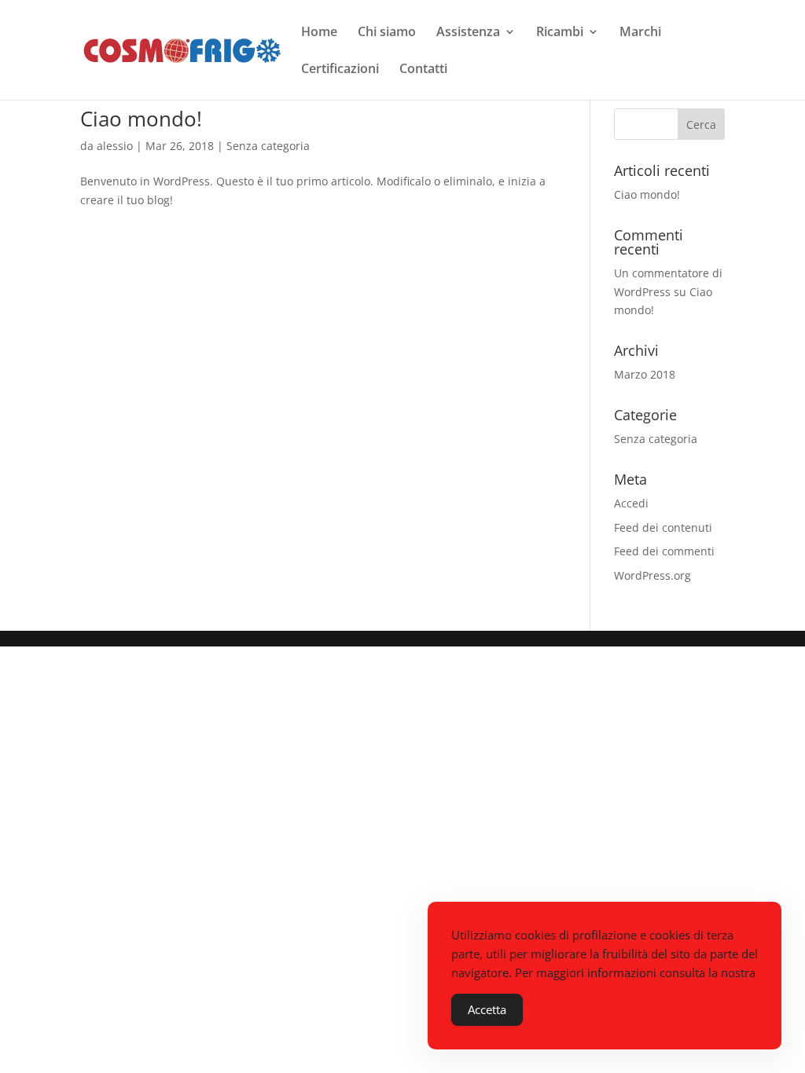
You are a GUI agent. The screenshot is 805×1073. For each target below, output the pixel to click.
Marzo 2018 (644, 374)
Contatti (423, 70)
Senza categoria (268, 145)
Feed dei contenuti (663, 527)
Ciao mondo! (141, 118)
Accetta (487, 1009)
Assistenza (468, 33)
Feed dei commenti (664, 551)
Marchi (640, 33)
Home (319, 33)
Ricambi (559, 33)
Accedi (631, 503)
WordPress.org (652, 575)
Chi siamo (387, 33)
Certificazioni (340, 70)
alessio (115, 145)
